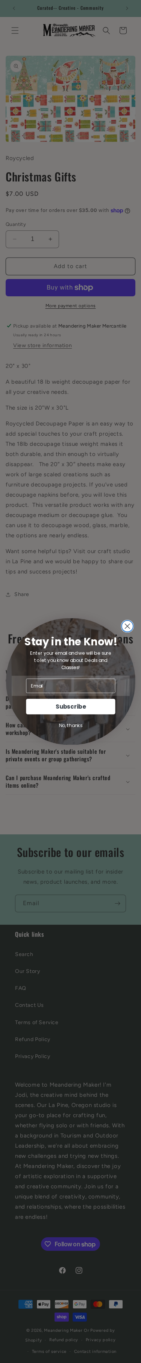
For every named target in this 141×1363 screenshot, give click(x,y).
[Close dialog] (127, 626)
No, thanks (70, 725)
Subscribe (70, 706)
